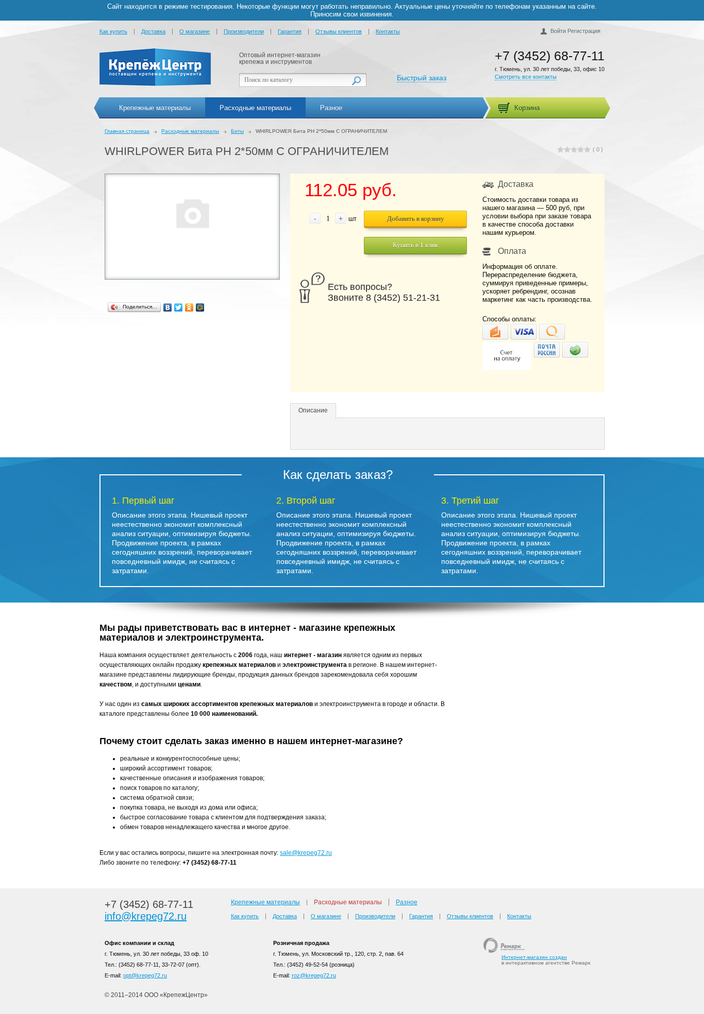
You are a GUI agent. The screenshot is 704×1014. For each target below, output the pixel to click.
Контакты (388, 31)
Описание (313, 410)
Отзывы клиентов (338, 31)
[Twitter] (178, 307)
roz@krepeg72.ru (314, 975)
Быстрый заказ (421, 78)
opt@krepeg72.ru (145, 975)
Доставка (153, 31)
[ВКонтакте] (167, 307)
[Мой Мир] (200, 307)
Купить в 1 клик (415, 245)
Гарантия (289, 31)
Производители (244, 31)
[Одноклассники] (189, 307)
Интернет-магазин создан (534, 957)
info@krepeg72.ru (146, 916)
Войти (558, 31)
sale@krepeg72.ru (306, 852)
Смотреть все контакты (526, 77)
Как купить (113, 31)
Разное (331, 108)
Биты (237, 131)
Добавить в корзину (415, 218)
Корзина (527, 108)
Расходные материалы (255, 108)
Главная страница (127, 131)
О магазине (194, 31)
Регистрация (583, 31)
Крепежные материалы (155, 108)
